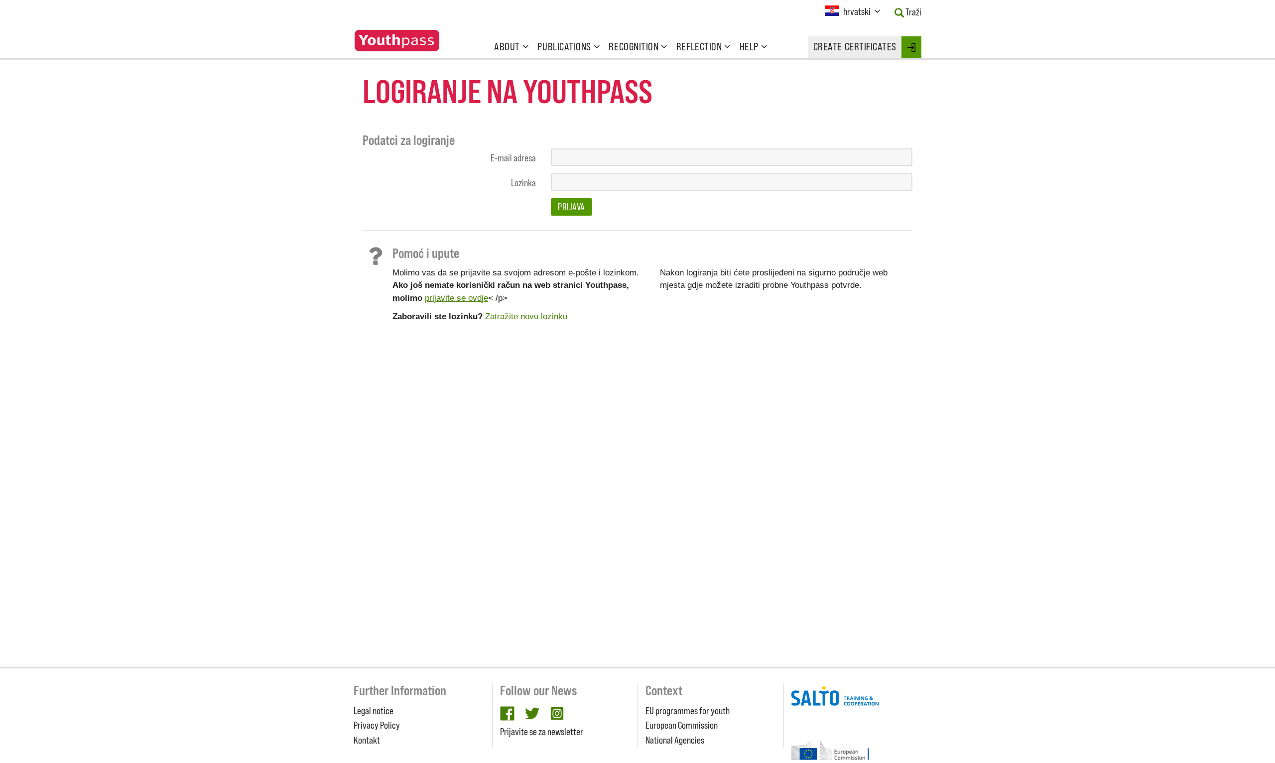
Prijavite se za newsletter (541, 731)
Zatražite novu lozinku (526, 316)
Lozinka (523, 182)
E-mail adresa (513, 157)
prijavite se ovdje (456, 298)
